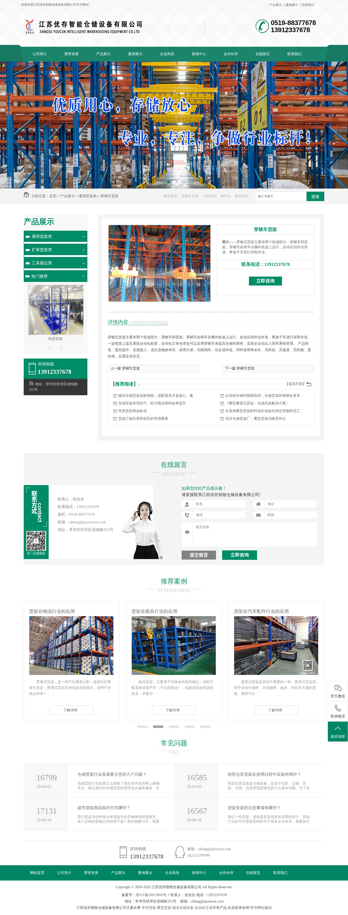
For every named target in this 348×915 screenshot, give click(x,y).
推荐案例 (174, 581)
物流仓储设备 (183, 908)
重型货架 (170, 196)
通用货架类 (88, 196)
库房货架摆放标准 (132, 411)
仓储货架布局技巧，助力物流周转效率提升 (152, 403)
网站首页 (37, 873)
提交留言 (199, 555)
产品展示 (276, 5)
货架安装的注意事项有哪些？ (254, 808)
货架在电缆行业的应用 (257, 611)
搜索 (315, 196)
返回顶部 (338, 736)
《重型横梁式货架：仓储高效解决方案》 (257, 403)
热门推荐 (39, 276)
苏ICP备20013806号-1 (152, 895)
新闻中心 (199, 54)
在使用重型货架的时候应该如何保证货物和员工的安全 (266, 411)
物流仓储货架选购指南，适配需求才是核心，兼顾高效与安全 (159, 396)
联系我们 (308, 5)
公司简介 (40, 54)
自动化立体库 (205, 908)
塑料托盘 (55, 339)
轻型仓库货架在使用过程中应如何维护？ (264, 774)
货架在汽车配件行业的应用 (158, 611)
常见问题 (174, 743)
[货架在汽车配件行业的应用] (174, 674)
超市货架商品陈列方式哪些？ (103, 808)
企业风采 (167, 54)
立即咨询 (265, 280)
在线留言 (263, 54)
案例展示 (292, 5)
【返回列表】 (295, 384)
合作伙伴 (231, 54)
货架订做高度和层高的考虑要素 (143, 419)
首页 (52, 196)
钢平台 (225, 196)
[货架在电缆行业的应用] (276, 674)
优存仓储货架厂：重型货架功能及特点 (255, 419)
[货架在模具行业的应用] (71, 674)
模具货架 (242, 196)
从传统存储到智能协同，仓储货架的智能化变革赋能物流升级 (266, 396)
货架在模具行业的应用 (52, 611)
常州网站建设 (261, 908)
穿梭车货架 (109, 196)
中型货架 (210, 196)
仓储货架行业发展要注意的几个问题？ (112, 774)
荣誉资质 (71, 54)
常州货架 (149, 908)
